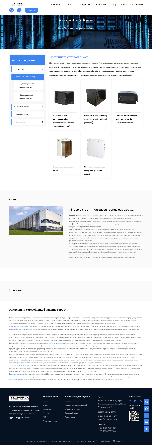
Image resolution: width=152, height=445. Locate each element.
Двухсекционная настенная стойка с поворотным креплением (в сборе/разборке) (64, 121)
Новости (100, 4)
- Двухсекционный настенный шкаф (26, 97)
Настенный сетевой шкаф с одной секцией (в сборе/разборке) (95, 119)
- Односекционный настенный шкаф (26, 86)
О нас (69, 4)
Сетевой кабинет (72, 400)
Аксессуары (70, 417)
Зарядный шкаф (72, 413)
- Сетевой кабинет (21, 69)
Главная (55, 4)
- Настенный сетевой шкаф (24, 76)
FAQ (113, 4)
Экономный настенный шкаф (63, 168)
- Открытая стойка (21, 106)
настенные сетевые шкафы (55, 343)
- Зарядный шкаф (21, 114)
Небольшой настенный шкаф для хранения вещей (94, 170)
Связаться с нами (132, 4)
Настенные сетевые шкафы (18, 374)
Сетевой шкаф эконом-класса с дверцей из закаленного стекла (126, 119)
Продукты (84, 4)
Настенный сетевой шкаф (76, 404)
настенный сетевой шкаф (19, 326)
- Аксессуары (19, 122)
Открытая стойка (72, 408)
